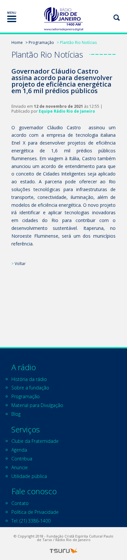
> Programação (39, 42)
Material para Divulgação (37, 405)
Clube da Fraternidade (35, 441)
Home (17, 42)
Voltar (20, 263)
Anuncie (19, 467)
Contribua (21, 458)
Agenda (19, 450)
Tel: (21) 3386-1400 (30, 521)
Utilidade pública (29, 476)
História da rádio (29, 379)
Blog (16, 414)
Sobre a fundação (30, 388)
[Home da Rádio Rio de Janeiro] (63, 19)
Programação (25, 396)
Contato (20, 503)
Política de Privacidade (35, 512)
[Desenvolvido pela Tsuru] (63, 550)
